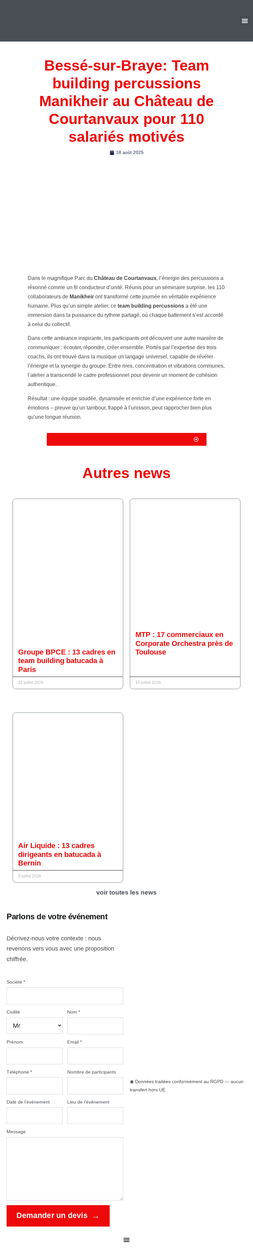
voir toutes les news (126, 892)
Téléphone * (19, 1072)
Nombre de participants (91, 1072)
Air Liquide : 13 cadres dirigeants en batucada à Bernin (59, 854)
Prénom (15, 1042)
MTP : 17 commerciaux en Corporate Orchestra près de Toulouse (184, 643)
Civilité (13, 1012)
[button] (245, 21)
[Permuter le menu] (126, 1239)
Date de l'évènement (28, 1102)
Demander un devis (52, 1215)
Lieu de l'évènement (88, 1102)
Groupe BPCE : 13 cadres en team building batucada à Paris (66, 661)
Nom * (73, 1012)
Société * (16, 982)
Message (16, 1131)
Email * (74, 1042)
